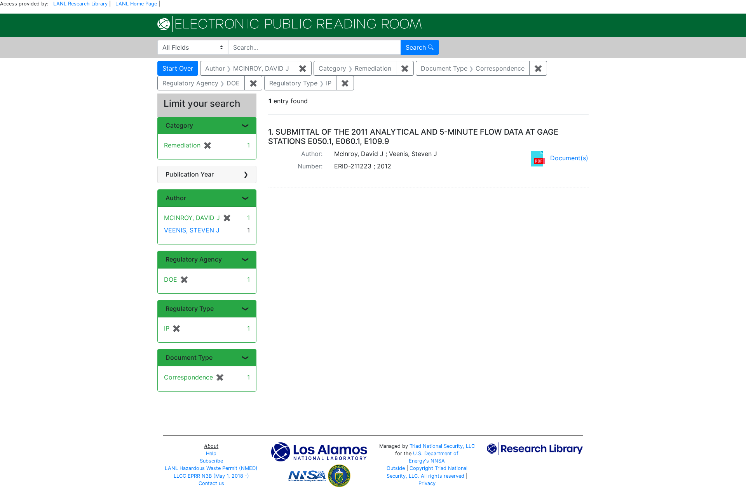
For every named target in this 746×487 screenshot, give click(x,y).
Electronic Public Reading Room (289, 24)
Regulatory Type (190, 308)
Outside (396, 468)
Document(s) (569, 158)
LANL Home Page (136, 4)
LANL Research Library (80, 4)
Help (211, 453)
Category (179, 125)
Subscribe (211, 461)
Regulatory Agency (194, 259)
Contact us (211, 483)
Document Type (189, 357)
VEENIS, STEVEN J (192, 230)
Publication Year (190, 174)
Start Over (177, 68)
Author (176, 198)
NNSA (438, 461)
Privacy (427, 483)
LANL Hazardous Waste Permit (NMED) (211, 468)
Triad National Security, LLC (442, 446)
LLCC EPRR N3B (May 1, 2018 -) (211, 476)
